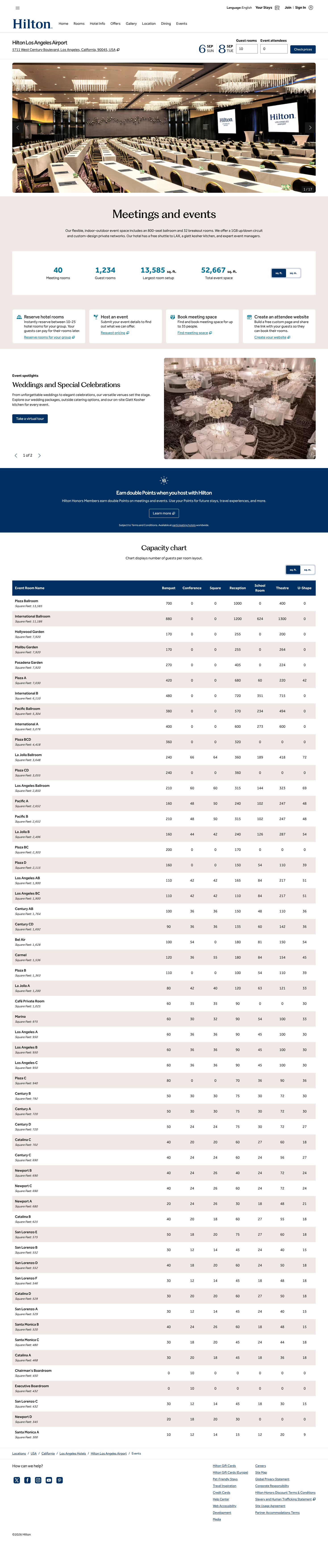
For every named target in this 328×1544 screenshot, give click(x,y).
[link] (49, 337)
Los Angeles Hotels (73, 1453)
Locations (19, 1453)
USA (34, 1453)
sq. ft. (279, 273)
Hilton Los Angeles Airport (109, 1453)
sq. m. (293, 273)
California (48, 1453)
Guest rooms (246, 40)
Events (136, 1453)
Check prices (305, 49)
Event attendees (273, 40)
